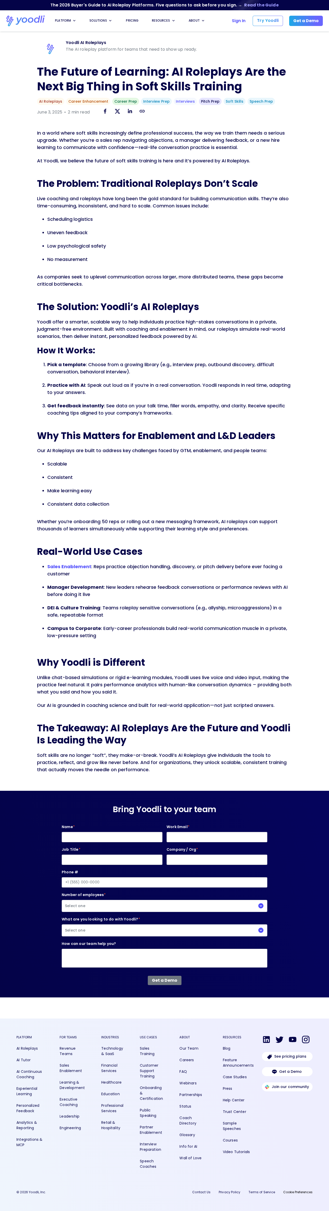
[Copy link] (142, 111)
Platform (63, 20)
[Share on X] (117, 112)
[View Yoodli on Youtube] (292, 1040)
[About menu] (203, 20)
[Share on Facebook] (105, 112)
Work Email (178, 826)
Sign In (238, 21)
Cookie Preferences (298, 1192)
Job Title (71, 849)
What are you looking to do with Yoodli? (101, 925)
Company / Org (182, 849)
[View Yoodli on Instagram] (305, 1040)
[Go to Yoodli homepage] (25, 20)
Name (68, 826)
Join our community (290, 1086)
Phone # (70, 872)
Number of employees (84, 900)
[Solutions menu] (110, 20)
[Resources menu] (173, 20)
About (194, 20)
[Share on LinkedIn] (130, 112)
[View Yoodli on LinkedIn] (266, 1040)
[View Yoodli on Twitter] (279, 1040)
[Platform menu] (74, 20)
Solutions (98, 20)
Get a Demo (290, 1071)
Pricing (132, 20)
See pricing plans (290, 1056)
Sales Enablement (69, 566)
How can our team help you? (89, 943)
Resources (161, 20)
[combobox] (164, 906)
